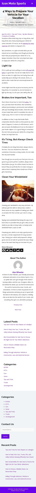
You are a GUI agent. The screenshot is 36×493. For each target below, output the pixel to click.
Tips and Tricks (16, 34)
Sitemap (22, 490)
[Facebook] (3, 250)
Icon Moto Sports (14, 3)
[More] (21, 250)
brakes (27, 102)
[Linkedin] (10, 250)
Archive (6, 367)
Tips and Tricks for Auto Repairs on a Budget (18, 324)
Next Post (18, 310)
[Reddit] (18, 250)
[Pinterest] (14, 250)
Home (5, 376)
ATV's (5, 370)
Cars (5, 373)
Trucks (6, 382)
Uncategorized (8, 385)
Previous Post (18, 305)
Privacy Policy (15, 490)
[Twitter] (7, 250)
